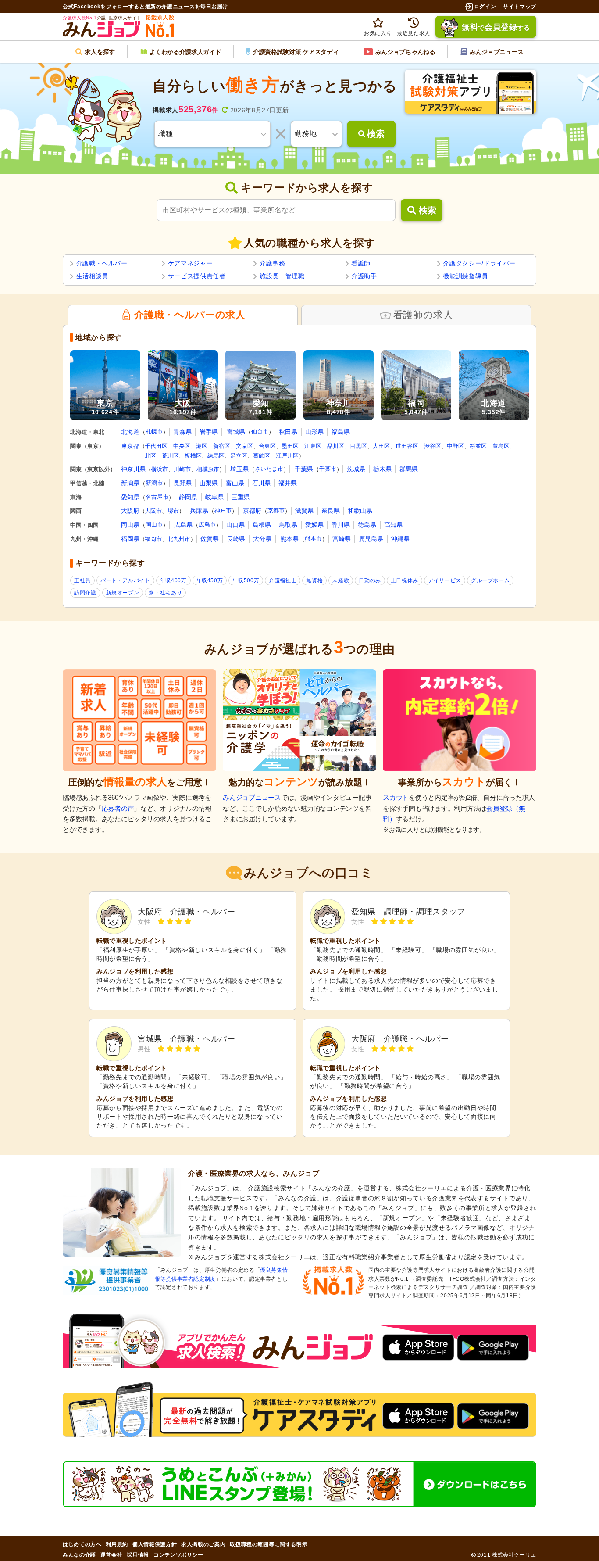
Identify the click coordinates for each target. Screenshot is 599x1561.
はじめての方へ (82, 1544)
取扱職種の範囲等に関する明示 (268, 1544)
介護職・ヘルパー (102, 263)
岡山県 (130, 524)
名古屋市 (157, 497)
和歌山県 (360, 510)
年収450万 (209, 580)
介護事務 (272, 263)
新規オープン (122, 592)
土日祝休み (404, 580)
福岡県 (130, 538)
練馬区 (216, 455)
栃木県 (382, 469)
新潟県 (130, 483)
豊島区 (501, 446)
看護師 (361, 263)
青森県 (182, 431)
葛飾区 (261, 455)
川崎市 (182, 469)
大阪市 (153, 511)
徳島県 (367, 524)
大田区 (381, 446)
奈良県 (330, 510)
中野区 (455, 446)
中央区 (181, 446)
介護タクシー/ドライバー (479, 263)
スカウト (396, 797)
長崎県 (236, 538)
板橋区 (193, 455)
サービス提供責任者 (197, 275)
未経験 (340, 580)
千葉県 (304, 469)
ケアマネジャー (190, 263)
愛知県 (130, 497)
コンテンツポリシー (178, 1554)
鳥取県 (288, 524)
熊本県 (289, 538)
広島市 (207, 524)
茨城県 (356, 469)
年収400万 (173, 580)
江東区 (312, 446)
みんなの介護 (79, 1554)
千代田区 (156, 446)
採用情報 (138, 1554)
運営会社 (111, 1554)
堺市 (173, 511)
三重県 (241, 497)
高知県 (393, 524)
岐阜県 (214, 497)
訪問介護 (85, 592)
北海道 (130, 431)
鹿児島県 (371, 538)
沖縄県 (400, 538)
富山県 (235, 483)
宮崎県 (341, 538)
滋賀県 (304, 510)
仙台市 (259, 431)
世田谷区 (407, 446)
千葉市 (327, 468)
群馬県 (408, 469)
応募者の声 (118, 808)
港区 (201, 446)
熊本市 (313, 538)
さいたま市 (269, 468)
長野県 (182, 483)
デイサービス (444, 580)
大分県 (262, 538)
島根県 (262, 524)
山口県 (235, 524)
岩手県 (209, 431)
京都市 (276, 510)
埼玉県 (239, 469)
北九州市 (179, 539)
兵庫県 (199, 510)
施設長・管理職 (282, 275)
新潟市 (154, 483)
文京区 (244, 446)
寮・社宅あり (165, 592)
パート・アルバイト (125, 580)
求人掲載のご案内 (203, 1544)
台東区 (267, 446)
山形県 (314, 431)
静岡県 (188, 497)
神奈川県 (133, 469)
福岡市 (153, 539)
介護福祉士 (282, 580)
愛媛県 (314, 524)
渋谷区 (432, 446)
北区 (150, 455)
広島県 (183, 524)
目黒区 (358, 446)
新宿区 (221, 446)
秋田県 (288, 431)
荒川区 (170, 455)
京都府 (252, 510)
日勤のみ (370, 580)
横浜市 (159, 469)
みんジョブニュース (252, 797)
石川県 (261, 483)
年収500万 (245, 580)
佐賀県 (209, 538)
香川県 (341, 524)
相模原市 (207, 469)
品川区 (335, 446)
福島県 (341, 431)
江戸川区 (287, 455)
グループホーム (490, 580)
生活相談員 (92, 275)
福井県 (287, 483)
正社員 (82, 580)
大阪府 (130, 510)
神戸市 (223, 510)
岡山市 (154, 524)
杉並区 (478, 446)
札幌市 (154, 431)
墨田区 (290, 446)
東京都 (130, 445)
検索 (427, 210)
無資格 (314, 580)
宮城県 (236, 431)
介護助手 (364, 275)
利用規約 (117, 1544)
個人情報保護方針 (154, 1544)
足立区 (238, 455)
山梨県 (209, 483)
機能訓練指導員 (465, 275)
